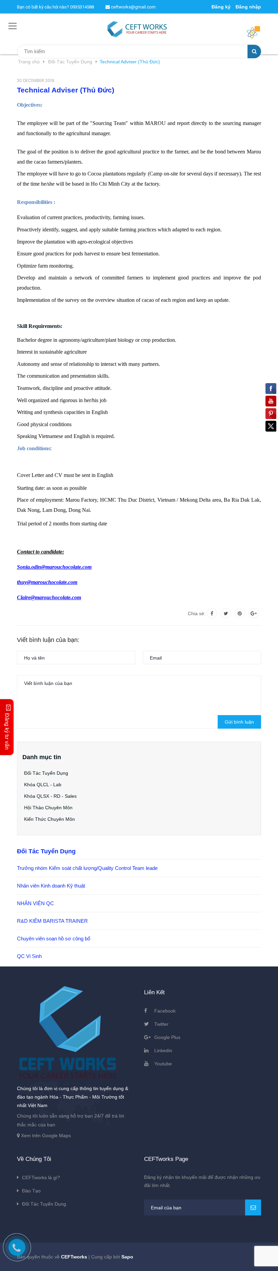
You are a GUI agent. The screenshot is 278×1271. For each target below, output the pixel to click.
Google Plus (167, 1037)
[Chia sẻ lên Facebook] (212, 613)
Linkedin (163, 1050)
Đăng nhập (248, 6)
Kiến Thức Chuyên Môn (49, 819)
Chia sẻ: (196, 613)
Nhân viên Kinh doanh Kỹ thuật (51, 886)
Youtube (163, 1063)
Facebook (165, 1011)
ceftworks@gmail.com (133, 6)
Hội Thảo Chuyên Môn (48, 807)
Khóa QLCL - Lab (42, 784)
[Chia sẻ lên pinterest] (240, 613)
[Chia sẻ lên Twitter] (226, 613)
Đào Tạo (31, 1190)
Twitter (161, 1024)
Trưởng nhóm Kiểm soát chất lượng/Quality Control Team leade (87, 868)
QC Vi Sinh (29, 956)
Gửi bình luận (239, 722)
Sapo (127, 1256)
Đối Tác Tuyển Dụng (46, 773)
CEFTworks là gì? (41, 1177)
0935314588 (82, 6)
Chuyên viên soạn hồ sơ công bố (53, 938)
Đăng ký (221, 6)
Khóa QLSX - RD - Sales (50, 796)
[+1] (254, 613)
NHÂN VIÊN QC (35, 903)
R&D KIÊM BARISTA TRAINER (52, 921)
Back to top (251, 1258)
